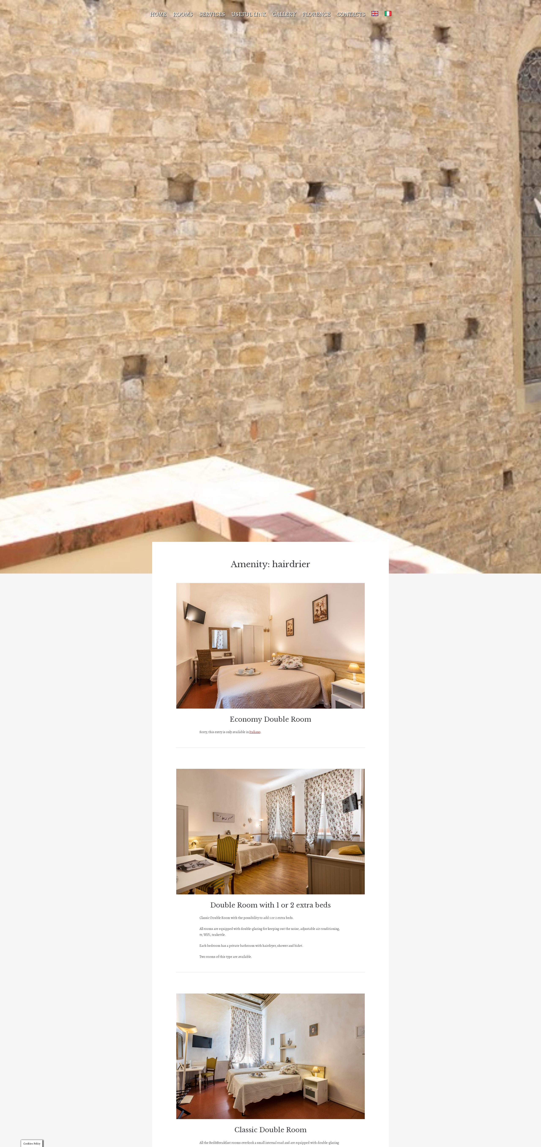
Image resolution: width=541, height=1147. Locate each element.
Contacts (351, 14)
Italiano (254, 732)
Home (158, 14)
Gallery (284, 14)
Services (212, 14)
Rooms (183, 14)
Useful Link (248, 14)
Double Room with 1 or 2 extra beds (270, 905)
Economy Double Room (270, 719)
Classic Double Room (270, 1130)
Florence (316, 14)
